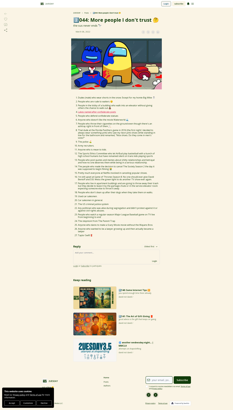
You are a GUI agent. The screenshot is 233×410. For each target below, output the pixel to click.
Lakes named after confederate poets (97, 111)
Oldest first (149, 246)
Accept (12, 403)
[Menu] (188, 3)
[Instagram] (149, 395)
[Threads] (156, 395)
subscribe (178, 3)
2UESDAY (76, 13)
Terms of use (35, 395)
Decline (44, 403)
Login (166, 3)
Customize (28, 403)
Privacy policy (19, 395)
